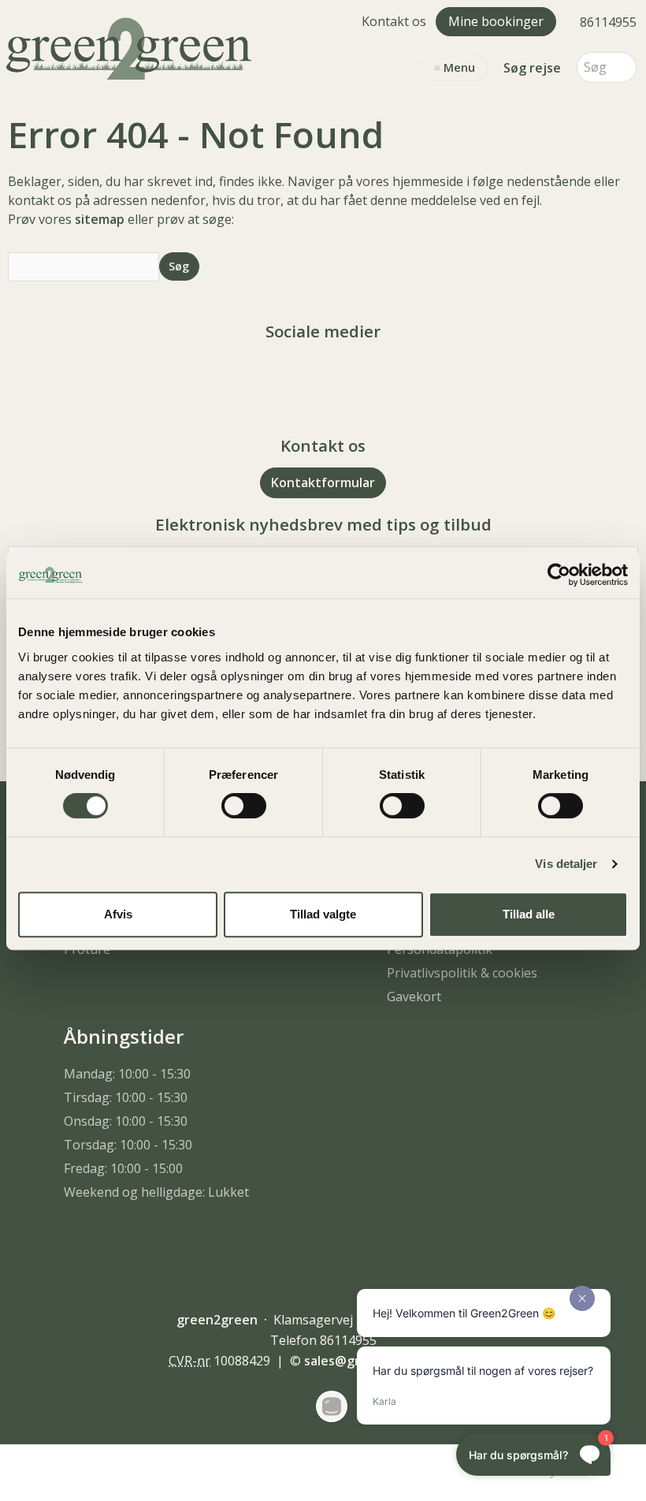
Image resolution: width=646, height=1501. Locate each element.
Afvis (118, 914)
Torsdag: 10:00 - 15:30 (128, 1144)
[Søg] (625, 67)
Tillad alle (529, 914)
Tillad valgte (323, 914)
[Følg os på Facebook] (307, 375)
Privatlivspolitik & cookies (462, 972)
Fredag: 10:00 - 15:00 (123, 1168)
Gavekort (414, 996)
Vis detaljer (566, 863)
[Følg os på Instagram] (339, 375)
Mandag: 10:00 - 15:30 (127, 1073)
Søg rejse (532, 67)
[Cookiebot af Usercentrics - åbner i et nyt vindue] (559, 575)
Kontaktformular (323, 482)
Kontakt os (394, 21)
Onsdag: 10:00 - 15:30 (125, 1121)
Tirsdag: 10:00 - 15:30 (125, 1097)
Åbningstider (124, 1036)
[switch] (243, 805)
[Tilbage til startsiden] (132, 46)
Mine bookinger (496, 21)
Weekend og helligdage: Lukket (156, 1192)
